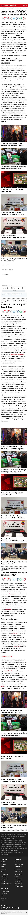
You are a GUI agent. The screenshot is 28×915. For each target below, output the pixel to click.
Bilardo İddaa (18, 869)
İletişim (2, 871)
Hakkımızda (3, 869)
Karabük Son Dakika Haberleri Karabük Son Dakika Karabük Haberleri (12, 9)
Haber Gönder (18, 881)
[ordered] (12, 288)
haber (2, 9)
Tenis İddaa (3, 896)
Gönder (14, 290)
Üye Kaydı (3, 864)
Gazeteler (17, 876)
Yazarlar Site (4, 893)
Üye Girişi (3, 861)
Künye (2, 866)
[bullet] (14, 288)
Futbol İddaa (18, 861)
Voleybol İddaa (18, 871)
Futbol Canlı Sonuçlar (6, 883)
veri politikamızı (19, 912)
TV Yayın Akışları (19, 886)
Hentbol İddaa (18, 866)
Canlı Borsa (3, 876)
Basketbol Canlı (4, 898)
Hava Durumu (18, 879)
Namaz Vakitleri (18, 883)
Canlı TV (3, 881)
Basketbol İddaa (19, 864)
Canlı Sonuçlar (4, 879)
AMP (2, 900)
